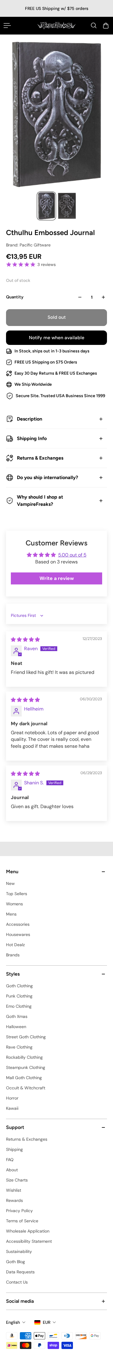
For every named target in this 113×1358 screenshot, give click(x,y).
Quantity (15, 297)
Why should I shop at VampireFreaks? (40, 500)
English (13, 1322)
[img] (25, 639)
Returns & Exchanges (40, 458)
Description (29, 419)
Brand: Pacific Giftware (28, 245)
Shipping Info (32, 438)
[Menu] (7, 25)
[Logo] (56, 25)
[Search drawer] (94, 25)
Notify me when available (56, 338)
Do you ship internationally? (47, 477)
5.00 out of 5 (72, 555)
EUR (46, 1322)
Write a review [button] (56, 578)
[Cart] (106, 25)
